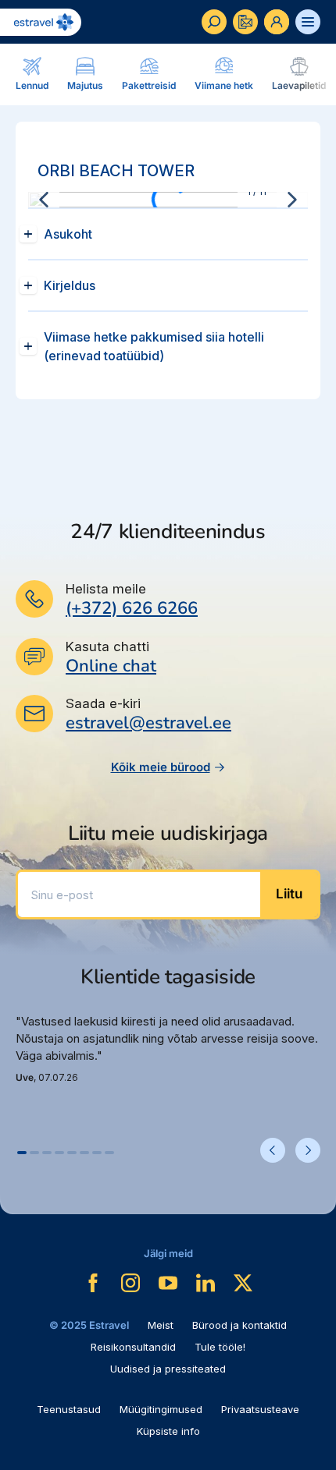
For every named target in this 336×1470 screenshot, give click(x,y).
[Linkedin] (205, 1282)
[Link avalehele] (40, 22)
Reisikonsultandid (133, 1347)
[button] (22, 1152)
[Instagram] (130, 1282)
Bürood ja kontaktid (239, 1325)
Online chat (111, 666)
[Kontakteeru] (245, 21)
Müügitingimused (161, 1409)
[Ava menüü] (307, 21)
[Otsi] (214, 21)
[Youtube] (168, 1282)
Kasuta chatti (107, 646)
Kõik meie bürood (160, 767)
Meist (160, 1325)
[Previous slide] (43, 199)
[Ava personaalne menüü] (276, 21)
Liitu (289, 893)
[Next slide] (292, 199)
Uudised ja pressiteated (168, 1368)
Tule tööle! (220, 1347)
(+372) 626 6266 (132, 608)
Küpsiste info (168, 1431)
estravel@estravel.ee (148, 723)
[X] (243, 1282)
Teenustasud (69, 1409)
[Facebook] (93, 1282)
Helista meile (106, 589)
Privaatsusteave (260, 1409)
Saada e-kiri (103, 703)
